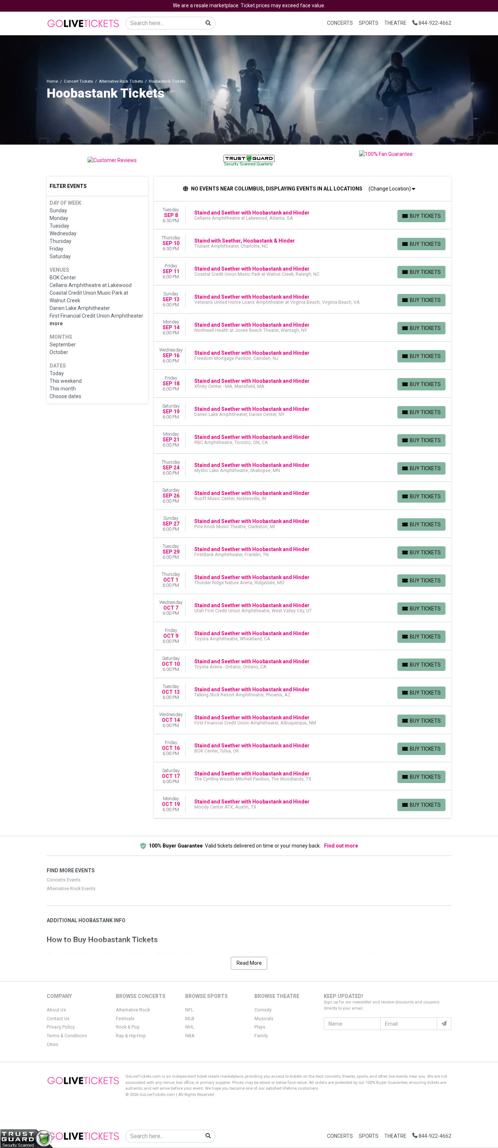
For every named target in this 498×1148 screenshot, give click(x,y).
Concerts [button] (340, 23)
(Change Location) (390, 189)
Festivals (125, 1018)
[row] (303, 215)
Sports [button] (368, 23)
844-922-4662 (434, 23)
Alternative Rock (133, 1010)
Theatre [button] (395, 23)
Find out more (341, 846)
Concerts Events (64, 879)
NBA (190, 1035)
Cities (52, 1044)
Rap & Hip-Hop (131, 1035)
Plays (259, 1027)
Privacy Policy (61, 1027)
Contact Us (58, 1018)
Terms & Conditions (67, 1035)
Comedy (263, 1010)
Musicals (263, 1018)
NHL (189, 1027)
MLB (189, 1018)
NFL (189, 1010)
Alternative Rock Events (71, 888)
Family (261, 1035)
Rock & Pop (128, 1027)
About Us (56, 1010)
